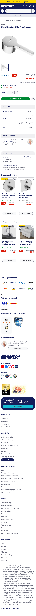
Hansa (13, 20)
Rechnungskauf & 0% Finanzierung (18, 16)
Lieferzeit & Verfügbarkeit (9, 445)
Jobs (2, 543)
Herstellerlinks (6, 511)
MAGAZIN (4, 557)
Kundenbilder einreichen (9, 528)
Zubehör (19, 20)
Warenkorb (5, 424)
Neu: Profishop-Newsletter (10, 533)
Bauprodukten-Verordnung (10, 476)
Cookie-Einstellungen (8, 427)
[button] (5, 76)
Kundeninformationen (9, 473)
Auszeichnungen (6, 503)
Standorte (4, 549)
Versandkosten (6, 454)
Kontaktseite (17, 348)
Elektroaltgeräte (6, 505)
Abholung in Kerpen (8, 440)
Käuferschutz (5, 443)
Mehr (28, 578)
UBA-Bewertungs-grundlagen (11, 490)
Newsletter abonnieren (15, 401)
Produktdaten (8, 107)
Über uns (4, 552)
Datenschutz (5, 484)
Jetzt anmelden (18, 406)
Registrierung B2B (7, 519)
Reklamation (5, 448)
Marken (7, 20)
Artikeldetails (7, 153)
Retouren (4, 451)
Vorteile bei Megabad (8, 555)
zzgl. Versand (20, 566)
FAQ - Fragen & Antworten (10, 508)
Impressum (5, 487)
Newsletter (4, 530)
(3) (27, 402)
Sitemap (4, 522)
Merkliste (4, 421)
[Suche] (33, 11)
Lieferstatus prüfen (7, 437)
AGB (2, 470)
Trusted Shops (6, 525)
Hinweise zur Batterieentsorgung (12, 478)
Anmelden (4, 418)
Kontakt (4, 517)
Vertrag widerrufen (7, 460)
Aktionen (4, 560)
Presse (3, 546)
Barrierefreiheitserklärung (10, 481)
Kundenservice (6, 514)
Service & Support (9, 135)
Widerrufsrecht (6, 492)
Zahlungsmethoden (7, 457)
